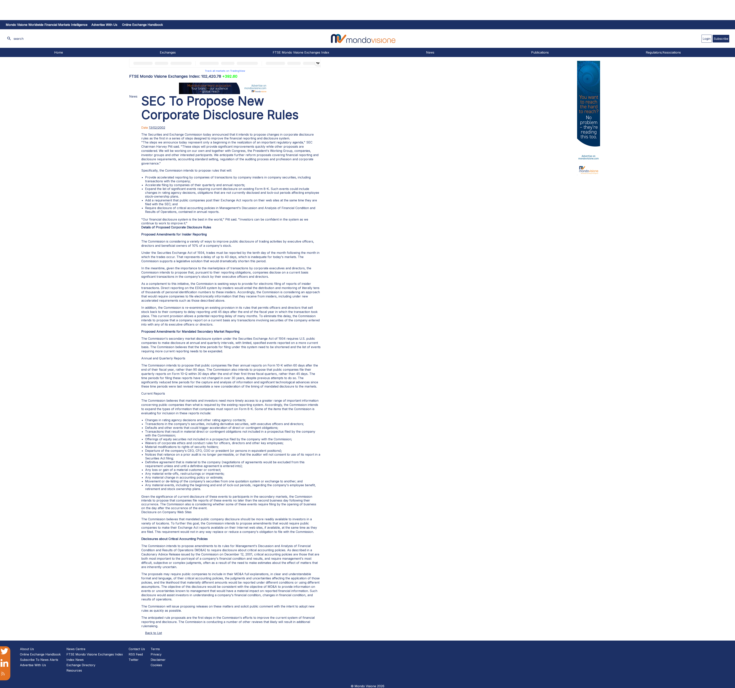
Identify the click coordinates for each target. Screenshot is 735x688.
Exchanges (168, 52)
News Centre (75, 649)
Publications (540, 52)
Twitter (134, 660)
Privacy (156, 654)
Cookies (156, 665)
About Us (27, 649)
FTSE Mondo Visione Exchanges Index (301, 52)
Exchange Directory (80, 665)
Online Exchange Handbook (142, 25)
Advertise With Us (33, 665)
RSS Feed (136, 654)
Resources (74, 670)
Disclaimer (158, 660)
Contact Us (137, 649)
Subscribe (721, 39)
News (430, 52)
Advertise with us (104, 25)
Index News (75, 660)
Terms (155, 649)
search (19, 39)
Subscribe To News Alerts (39, 660)
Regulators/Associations (663, 52)
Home (58, 52)
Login (706, 39)
